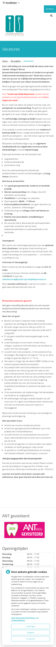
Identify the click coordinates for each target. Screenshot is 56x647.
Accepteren (30, 638)
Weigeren (30, 632)
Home (5, 60)
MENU (51, 9)
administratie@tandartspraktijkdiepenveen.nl (24, 279)
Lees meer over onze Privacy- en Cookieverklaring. (25, 619)
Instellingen (30, 626)
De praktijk (15, 60)
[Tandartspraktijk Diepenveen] (14, 25)
